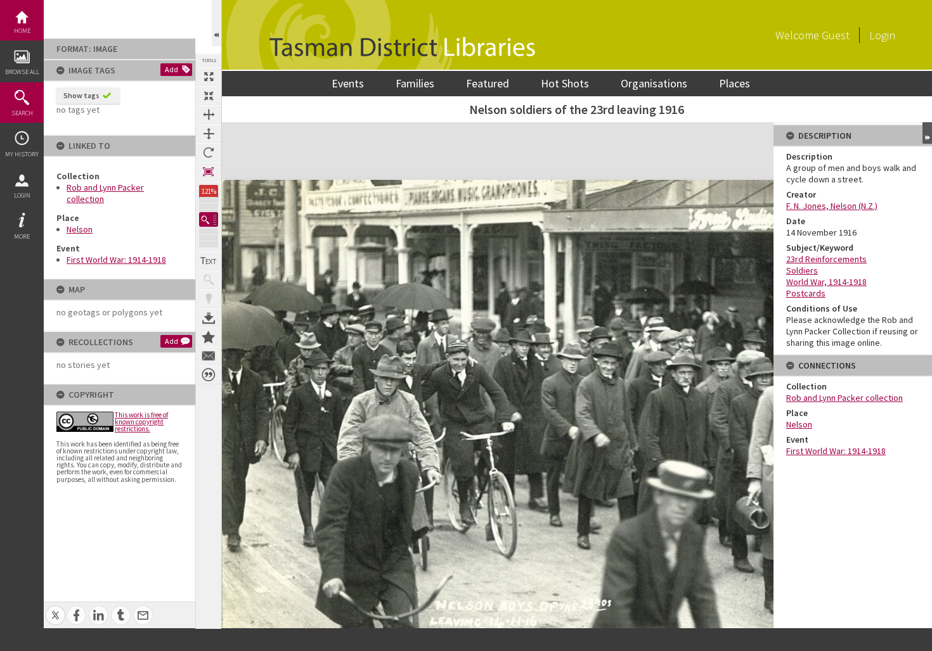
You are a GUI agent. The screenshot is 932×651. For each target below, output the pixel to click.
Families (415, 83)
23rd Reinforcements (826, 259)
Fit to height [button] (208, 133)
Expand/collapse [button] (927, 133)
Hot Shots (565, 83)
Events (348, 83)
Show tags (81, 95)
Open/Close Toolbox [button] (216, 23)
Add (171, 69)
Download (208, 317)
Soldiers (802, 270)
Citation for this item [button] (208, 374)
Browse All (22, 72)
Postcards (805, 293)
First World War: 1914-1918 (116, 259)
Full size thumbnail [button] (208, 76)
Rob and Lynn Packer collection (844, 397)
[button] (208, 219)
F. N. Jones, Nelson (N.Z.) (831, 206)
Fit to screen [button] (208, 95)
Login (22, 195)
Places (734, 83)
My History (22, 154)
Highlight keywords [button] (208, 298)
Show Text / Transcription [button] (208, 260)
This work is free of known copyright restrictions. (141, 421)
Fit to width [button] (208, 114)
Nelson (80, 229)
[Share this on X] (55, 608)
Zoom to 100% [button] (208, 171)
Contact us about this (208, 355)
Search (22, 113)
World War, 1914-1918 (826, 282)
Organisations (654, 83)
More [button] (22, 236)
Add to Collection (208, 336)
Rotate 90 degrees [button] (208, 152)
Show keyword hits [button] (208, 279)
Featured (487, 83)
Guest (836, 35)
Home (22, 31)
